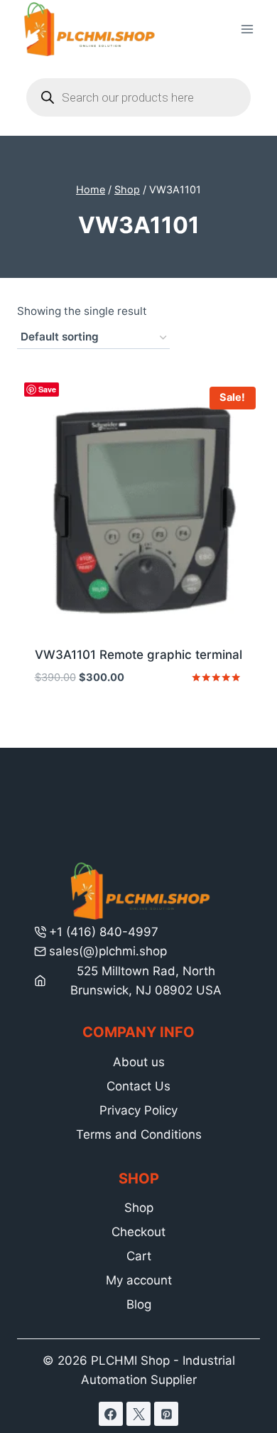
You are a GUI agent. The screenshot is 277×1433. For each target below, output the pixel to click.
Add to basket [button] (139, 720)
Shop (138, 1208)
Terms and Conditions (139, 1134)
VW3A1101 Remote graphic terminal (138, 655)
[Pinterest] (166, 1414)
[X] (138, 1414)
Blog (138, 1304)
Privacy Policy (138, 1110)
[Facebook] (111, 1414)
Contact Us (138, 1086)
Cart (138, 1256)
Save (47, 389)
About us (139, 1062)
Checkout (138, 1232)
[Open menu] (247, 29)
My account (139, 1280)
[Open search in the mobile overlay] (138, 97)
